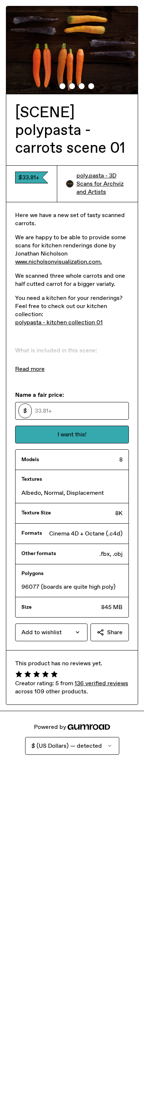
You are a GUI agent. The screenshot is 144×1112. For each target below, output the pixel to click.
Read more (30, 368)
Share (115, 632)
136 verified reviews (101, 683)
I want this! (72, 434)
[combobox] (51, 632)
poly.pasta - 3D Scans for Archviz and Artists (100, 183)
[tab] (52, 86)
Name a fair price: (39, 394)
